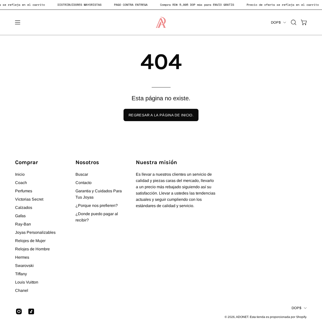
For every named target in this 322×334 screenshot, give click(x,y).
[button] (293, 22)
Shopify (301, 317)
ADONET (242, 317)
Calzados (23, 207)
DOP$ (276, 22)
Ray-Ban (23, 224)
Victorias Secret (29, 199)
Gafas (20, 216)
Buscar (81, 174)
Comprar (26, 162)
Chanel (21, 290)
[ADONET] (161, 22)
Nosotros (87, 162)
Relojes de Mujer (30, 240)
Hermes (22, 257)
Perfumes (23, 191)
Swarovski (24, 265)
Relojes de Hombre (32, 249)
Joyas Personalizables (35, 232)
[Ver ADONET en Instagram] (18, 311)
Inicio (20, 174)
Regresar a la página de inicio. (161, 115)
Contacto (83, 182)
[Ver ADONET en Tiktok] (30, 311)
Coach (21, 182)
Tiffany (21, 274)
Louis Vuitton (26, 282)
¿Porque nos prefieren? (96, 205)
